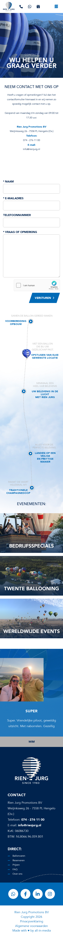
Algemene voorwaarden (31, 926)
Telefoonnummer (17, 215)
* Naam (8, 181)
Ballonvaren (19, 856)
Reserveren (19, 860)
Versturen (43, 298)
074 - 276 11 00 (32, 819)
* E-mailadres (13, 198)
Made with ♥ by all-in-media (31, 930)
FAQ (15, 869)
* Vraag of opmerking (20, 232)
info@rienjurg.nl (29, 825)
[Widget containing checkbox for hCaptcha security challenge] (37, 285)
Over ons (17, 874)
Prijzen (16, 865)
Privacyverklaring (31, 921)
